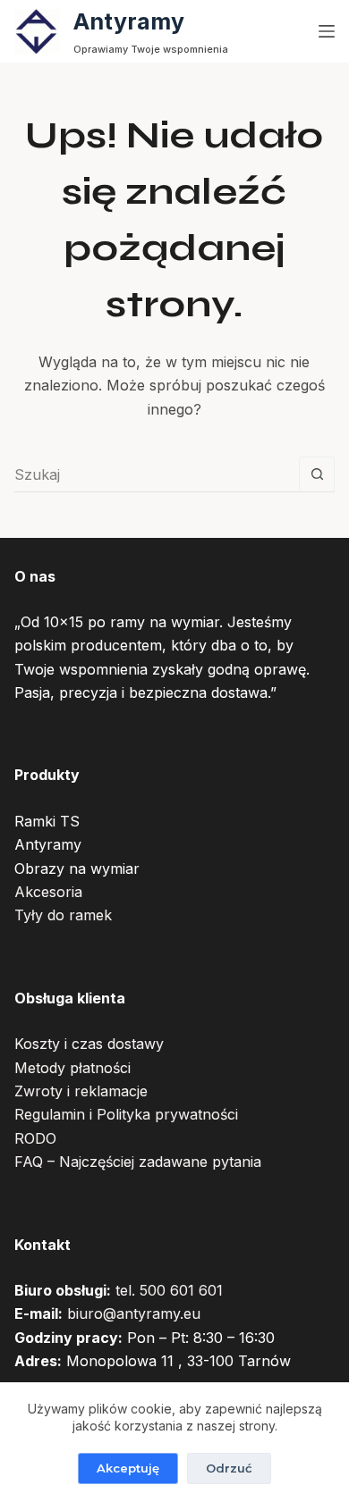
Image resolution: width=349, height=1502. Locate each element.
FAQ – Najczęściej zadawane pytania (137, 1162)
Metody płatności (72, 1068)
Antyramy (128, 21)
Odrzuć (229, 1468)
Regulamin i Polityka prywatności (126, 1114)
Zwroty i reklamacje (81, 1091)
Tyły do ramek (63, 915)
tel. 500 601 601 (169, 1290)
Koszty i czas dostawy (89, 1044)
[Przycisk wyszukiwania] (317, 474)
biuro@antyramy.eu (133, 1313)
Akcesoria (48, 892)
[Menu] (327, 31)
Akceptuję (128, 1468)
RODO (35, 1138)
